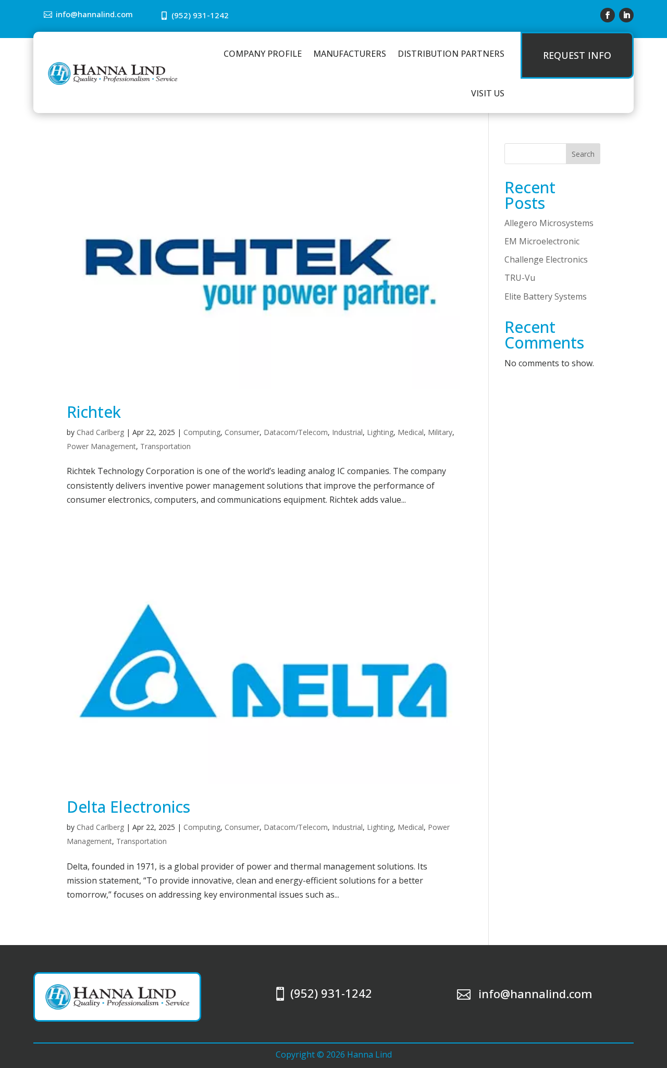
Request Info (577, 55)
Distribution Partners (451, 53)
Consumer (242, 432)
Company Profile (263, 53)
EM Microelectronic (541, 241)
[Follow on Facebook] (607, 15)
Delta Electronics (128, 806)
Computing (201, 432)
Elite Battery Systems (545, 296)
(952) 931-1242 (200, 15)
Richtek (94, 412)
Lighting (380, 432)
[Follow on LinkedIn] (626, 15)
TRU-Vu (519, 277)
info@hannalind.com (94, 14)
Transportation (165, 446)
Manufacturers (349, 53)
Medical (411, 432)
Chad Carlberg (100, 432)
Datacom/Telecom (296, 432)
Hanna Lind (369, 1054)
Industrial (347, 432)
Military (440, 432)
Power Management (101, 446)
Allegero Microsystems (549, 223)
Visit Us (487, 93)
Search (583, 154)
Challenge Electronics (546, 259)
